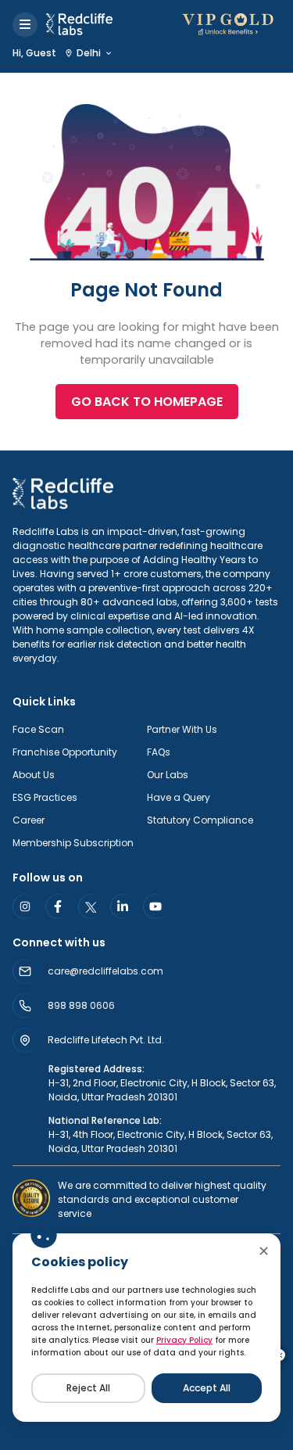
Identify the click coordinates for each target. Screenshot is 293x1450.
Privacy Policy (184, 1340)
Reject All (88, 1387)
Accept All (206, 1387)
